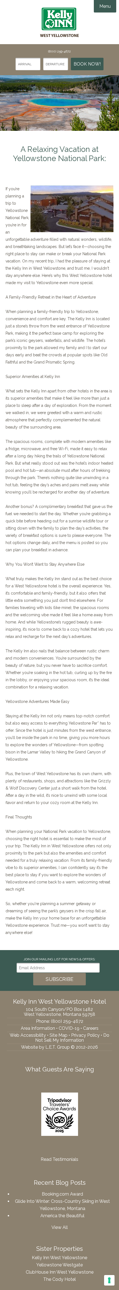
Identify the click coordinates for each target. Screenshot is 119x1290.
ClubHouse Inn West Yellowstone (60, 1272)
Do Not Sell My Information (72, 1038)
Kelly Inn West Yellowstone (59, 22)
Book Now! (87, 64)
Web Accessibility (28, 1035)
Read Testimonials (59, 1159)
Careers (91, 1028)
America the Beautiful (62, 1215)
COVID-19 (69, 1028)
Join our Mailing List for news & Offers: (59, 959)
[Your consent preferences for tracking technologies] (109, 1280)
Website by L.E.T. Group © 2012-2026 (59, 1047)
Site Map (59, 1035)
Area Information (38, 1028)
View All (59, 1227)
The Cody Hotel (59, 1279)
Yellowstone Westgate (59, 1265)
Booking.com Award (62, 1194)
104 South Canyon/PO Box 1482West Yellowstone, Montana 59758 (59, 1012)
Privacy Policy (85, 1035)
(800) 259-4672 (59, 51)
